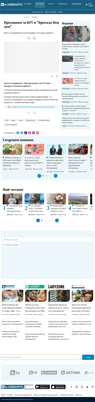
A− (52, 76)
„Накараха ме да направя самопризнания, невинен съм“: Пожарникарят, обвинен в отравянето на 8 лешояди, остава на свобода (15, 208)
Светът (51, 4)
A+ (57, 76)
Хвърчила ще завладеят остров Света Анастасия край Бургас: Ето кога (58, 324)
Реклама (10, 395)
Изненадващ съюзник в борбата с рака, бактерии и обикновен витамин (82, 332)
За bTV (3, 395)
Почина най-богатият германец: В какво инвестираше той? (10, 334)
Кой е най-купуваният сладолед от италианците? (12, 322)
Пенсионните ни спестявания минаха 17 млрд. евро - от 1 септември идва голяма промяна (12, 307)
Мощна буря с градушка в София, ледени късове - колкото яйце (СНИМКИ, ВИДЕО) (58, 208)
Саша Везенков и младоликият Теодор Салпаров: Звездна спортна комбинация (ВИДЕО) (33, 324)
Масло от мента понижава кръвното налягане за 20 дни (81, 307)
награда (13, 120)
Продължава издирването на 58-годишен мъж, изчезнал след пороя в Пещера (75, 46)
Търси (88, 357)
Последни (27, 4)
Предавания (76, 4)
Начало (28, 17)
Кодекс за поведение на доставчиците (46, 395)
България (40, 4)
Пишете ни (78, 395)
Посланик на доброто (11, 124)
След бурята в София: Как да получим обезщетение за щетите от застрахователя (75, 96)
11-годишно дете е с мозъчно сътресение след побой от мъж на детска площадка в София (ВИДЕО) (36, 208)
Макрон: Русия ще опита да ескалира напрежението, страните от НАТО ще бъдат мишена (75, 120)
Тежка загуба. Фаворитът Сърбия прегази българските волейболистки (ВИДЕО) (35, 336)
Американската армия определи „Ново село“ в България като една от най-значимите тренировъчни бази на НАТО (82, 62)
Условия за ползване (66, 395)
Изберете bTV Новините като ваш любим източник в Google (33, 107)
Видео (60, 12)
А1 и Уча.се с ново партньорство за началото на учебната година (82, 81)
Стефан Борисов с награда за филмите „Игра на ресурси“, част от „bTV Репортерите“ (54, 162)
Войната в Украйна (50, 12)
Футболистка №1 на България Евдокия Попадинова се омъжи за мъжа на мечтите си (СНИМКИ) (58, 336)
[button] (39, 176)
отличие (20, 120)
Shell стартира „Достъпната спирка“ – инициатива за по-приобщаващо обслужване (78, 162)
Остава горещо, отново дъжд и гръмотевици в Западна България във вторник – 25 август (76, 108)
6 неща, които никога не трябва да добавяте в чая (81, 322)
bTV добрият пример (43, 120)
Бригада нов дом (30, 120)
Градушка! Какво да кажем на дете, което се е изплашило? (58, 307)
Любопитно (62, 4)
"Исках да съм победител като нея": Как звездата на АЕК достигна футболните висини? (35, 307)
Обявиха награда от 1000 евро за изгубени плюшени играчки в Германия (12, 161)
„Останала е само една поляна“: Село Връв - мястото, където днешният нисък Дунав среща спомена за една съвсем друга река (80, 208)
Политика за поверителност (23, 395)
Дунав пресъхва (38, 12)
